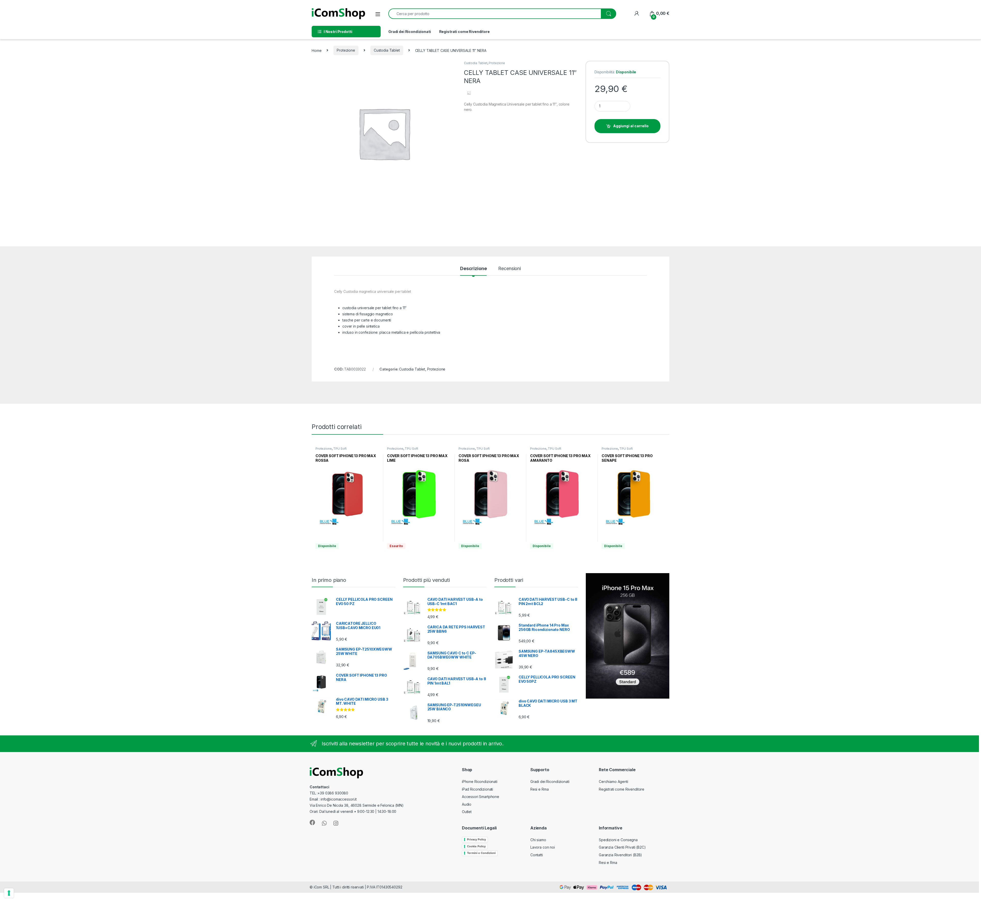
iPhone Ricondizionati (479, 781)
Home (316, 50)
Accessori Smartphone (480, 796)
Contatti (536, 855)
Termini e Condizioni (481, 853)
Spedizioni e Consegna (618, 840)
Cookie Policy (476, 846)
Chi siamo (538, 840)
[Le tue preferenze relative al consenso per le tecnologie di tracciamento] (9, 893)
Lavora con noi (542, 847)
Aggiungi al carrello (631, 126)
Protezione (346, 50)
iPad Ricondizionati (477, 789)
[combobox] (494, 13)
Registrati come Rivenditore (464, 31)
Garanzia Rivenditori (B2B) (620, 855)
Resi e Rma (539, 789)
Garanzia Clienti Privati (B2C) (622, 847)
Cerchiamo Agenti (613, 781)
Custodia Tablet (387, 50)
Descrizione (473, 268)
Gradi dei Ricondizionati (409, 31)
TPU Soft (340, 448)
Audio (466, 804)
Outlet (467, 812)
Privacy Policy (476, 839)
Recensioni (509, 268)
